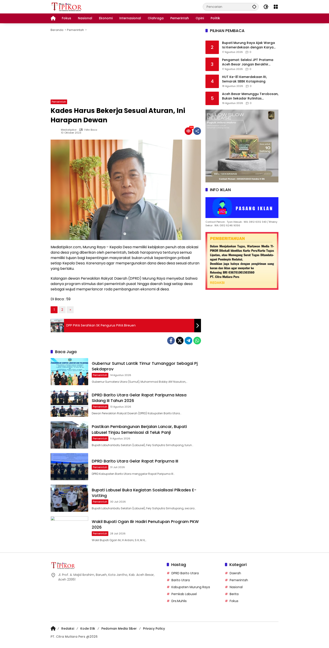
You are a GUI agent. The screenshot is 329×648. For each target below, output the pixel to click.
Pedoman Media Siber (119, 628)
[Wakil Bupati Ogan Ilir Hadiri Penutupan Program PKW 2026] (69, 529)
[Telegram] (188, 340)
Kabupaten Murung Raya (190, 587)
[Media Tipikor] (67, 6)
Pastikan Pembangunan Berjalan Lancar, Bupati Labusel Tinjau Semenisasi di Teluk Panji (139, 429)
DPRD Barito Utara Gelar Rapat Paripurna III (135, 461)
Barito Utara (180, 580)
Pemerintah (59, 102)
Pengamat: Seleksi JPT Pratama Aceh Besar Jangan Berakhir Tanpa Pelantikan (247, 62)
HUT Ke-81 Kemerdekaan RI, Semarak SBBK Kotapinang (244, 79)
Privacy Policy (154, 628)
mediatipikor (69, 130)
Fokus (234, 601)
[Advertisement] (126, 66)
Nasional (236, 587)
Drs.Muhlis (179, 601)
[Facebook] (171, 340)
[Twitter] (180, 340)
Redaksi (67, 628)
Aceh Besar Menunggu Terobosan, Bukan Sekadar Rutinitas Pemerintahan (250, 96)
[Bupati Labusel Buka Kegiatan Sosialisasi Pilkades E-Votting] (69, 498)
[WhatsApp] (197, 340)
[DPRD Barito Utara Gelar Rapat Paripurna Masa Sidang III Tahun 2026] (69, 403)
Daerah (235, 573)
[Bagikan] (197, 131)
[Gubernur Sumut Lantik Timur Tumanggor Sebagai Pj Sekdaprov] (69, 371)
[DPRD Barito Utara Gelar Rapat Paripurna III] (69, 466)
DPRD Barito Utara (185, 573)
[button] (254, 6)
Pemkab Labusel (184, 594)
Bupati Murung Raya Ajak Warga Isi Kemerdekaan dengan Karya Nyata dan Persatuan (248, 45)
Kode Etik (87, 628)
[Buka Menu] (275, 6)
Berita (234, 594)
